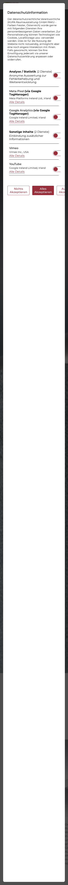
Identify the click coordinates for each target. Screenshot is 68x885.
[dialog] (34, 442)
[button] (56, 75)
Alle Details (17, 102)
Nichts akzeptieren (18, 190)
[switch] (55, 74)
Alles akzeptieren (43, 190)
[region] (34, 123)
